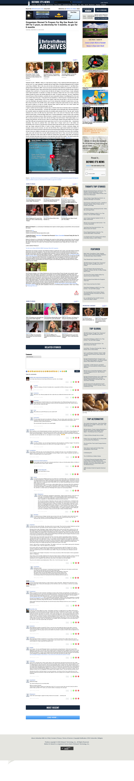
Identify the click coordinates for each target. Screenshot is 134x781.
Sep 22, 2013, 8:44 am (38, 389)
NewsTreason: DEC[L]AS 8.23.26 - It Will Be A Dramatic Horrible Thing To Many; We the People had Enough (95, 204)
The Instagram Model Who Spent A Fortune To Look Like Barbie (52, 318)
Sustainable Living (67, 4)
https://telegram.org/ (101, 143)
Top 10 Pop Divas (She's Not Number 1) (88, 319)
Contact (53, 751)
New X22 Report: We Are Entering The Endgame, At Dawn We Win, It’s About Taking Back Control (95, 270)
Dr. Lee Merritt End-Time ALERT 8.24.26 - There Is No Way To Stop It (94, 298)
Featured (34, 4)
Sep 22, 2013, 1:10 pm (34, 676)
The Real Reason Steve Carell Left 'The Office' (69, 219)
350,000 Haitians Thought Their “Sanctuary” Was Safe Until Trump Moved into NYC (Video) (94, 264)
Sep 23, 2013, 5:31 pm (38, 490)
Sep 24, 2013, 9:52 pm (42, 511)
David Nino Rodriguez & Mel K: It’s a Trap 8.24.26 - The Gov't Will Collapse (94, 214)
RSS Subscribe (92, 751)
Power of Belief (57, 4)
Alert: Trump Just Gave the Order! (92, 284)
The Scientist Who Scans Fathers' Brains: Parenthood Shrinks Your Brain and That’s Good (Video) (94, 293)
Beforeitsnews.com (37, 9)
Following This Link (32, 285)
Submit (95, 178)
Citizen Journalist (59, 235)
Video (82, 4)
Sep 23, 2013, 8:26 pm (38, 426)
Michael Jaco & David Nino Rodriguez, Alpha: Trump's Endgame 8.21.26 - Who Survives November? (95, 372)
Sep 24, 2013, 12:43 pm (34, 690)
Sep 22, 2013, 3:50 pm (34, 587)
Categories (103, 4)
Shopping (98, 4)
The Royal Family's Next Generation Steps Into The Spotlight (94, 122)
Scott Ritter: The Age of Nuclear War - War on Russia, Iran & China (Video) (95, 349)
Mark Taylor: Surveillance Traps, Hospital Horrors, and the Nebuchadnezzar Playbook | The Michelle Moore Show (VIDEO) (95, 255)
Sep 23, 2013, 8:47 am (38, 414)
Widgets (100, 751)
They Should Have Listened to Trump (93, 259)
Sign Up (106, 2)
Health (43, 4)
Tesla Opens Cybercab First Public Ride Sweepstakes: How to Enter (94, 448)
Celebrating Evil (88, 452)
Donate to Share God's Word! (95, 46)
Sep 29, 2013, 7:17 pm (34, 657)
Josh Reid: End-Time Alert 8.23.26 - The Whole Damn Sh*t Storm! (94, 228)
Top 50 (86, 4)
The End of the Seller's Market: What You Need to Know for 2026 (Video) (94, 275)
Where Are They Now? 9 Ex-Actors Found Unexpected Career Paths (101, 320)
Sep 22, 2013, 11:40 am (38, 446)
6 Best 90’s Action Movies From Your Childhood (92, 88)
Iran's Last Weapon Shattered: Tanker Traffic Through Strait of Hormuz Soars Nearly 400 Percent (95, 354)
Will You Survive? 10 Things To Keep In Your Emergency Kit (70, 318)
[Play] (95, 29)
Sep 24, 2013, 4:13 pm (34, 633)
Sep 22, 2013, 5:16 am (34, 381)
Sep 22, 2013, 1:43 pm (34, 562)
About (33, 751)
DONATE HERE (88, 10)
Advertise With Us (41, 751)
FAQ (49, 751)
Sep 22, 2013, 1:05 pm (38, 397)
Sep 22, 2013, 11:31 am (34, 437)
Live (79, 4)
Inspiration (74, 4)
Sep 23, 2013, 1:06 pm (38, 466)
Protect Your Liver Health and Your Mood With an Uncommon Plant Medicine (95, 439)
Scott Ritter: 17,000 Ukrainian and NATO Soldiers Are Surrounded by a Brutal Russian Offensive (95, 366)
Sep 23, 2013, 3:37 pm (42, 474)
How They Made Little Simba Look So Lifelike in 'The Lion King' (94, 412)
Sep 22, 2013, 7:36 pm (34, 622)
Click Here (39, 235)
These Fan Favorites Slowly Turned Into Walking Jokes (93, 105)
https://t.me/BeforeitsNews (90, 148)
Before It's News (41, 2)
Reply (67, 381)
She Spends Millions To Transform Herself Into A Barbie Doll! (52, 336)
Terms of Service (68, 751)
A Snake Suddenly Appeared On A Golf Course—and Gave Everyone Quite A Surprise (95, 71)
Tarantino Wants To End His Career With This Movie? (33, 200)
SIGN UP (88, 165)
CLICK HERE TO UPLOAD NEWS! (101, 18)
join (33, 230)
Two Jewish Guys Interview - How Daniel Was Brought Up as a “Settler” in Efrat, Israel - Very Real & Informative (95, 425)
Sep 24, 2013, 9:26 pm (34, 698)
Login (102, 2)
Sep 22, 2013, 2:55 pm (38, 407)
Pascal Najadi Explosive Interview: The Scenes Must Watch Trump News (93, 233)
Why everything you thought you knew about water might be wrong (34, 319)
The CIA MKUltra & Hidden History (92, 456)
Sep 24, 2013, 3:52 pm (38, 521)
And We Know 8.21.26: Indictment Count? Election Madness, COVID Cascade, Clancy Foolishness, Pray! (95, 385)
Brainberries (29, 198)
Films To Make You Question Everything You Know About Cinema (33, 336)
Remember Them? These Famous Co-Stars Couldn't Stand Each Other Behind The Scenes (69, 201)
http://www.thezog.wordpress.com (36, 597)
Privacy (59, 751)
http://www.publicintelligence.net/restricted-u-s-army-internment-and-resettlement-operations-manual (50, 654)
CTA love (28, 316)
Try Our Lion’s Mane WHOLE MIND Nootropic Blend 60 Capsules (42, 248)
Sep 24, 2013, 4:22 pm (34, 643)
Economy (39, 4)
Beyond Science (49, 4)
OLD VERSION (102, 10)
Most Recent (92, 4)
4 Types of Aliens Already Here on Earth (93, 435)
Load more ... (52, 730)
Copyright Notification (80, 751)
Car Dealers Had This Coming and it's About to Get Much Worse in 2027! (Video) (95, 237)
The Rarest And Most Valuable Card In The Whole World (52, 200)
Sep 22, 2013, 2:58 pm (38, 577)
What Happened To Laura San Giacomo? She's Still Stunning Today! (34, 219)
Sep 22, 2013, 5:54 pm (34, 605)
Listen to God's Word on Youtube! (95, 43)
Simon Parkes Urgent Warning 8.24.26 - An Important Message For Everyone (94, 199)
